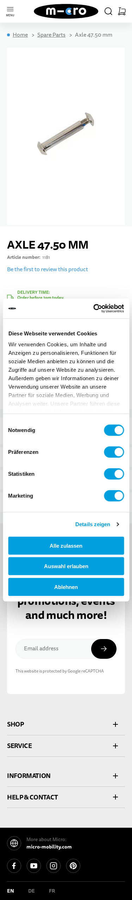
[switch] (114, 451)
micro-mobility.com (49, 846)
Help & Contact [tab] (32, 797)
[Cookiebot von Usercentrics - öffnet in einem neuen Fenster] (94, 308)
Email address (41, 648)
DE (31, 890)
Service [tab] (19, 745)
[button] (108, 11)
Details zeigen (92, 524)
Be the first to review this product (47, 269)
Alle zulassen (66, 545)
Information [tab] (29, 775)
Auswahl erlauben (66, 566)
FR (52, 890)
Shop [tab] (15, 724)
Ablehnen (66, 587)
